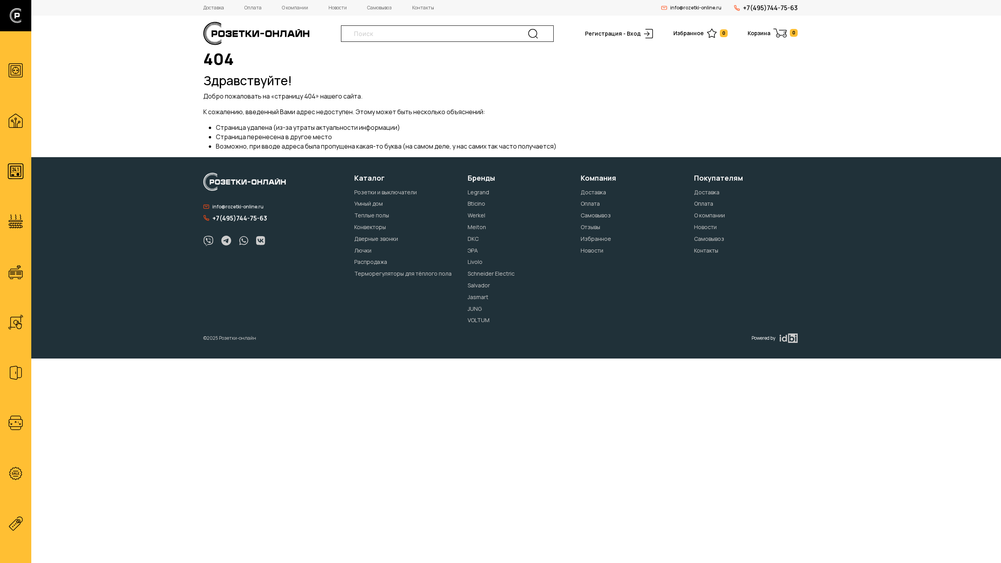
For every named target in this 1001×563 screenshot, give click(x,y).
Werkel (476, 215)
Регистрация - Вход (613, 33)
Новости (337, 7)
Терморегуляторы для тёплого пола (403, 273)
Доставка (213, 7)
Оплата (253, 7)
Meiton (477, 227)
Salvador (479, 285)
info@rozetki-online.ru (695, 7)
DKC (473, 238)
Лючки (362, 250)
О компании (295, 7)
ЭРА (473, 250)
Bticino (476, 203)
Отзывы (590, 227)
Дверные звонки (376, 238)
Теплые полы (371, 215)
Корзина (771, 33)
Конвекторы (370, 227)
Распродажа (370, 261)
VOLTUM (479, 320)
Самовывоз (379, 7)
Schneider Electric (491, 273)
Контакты (423, 7)
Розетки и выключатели (385, 192)
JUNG (475, 308)
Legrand (478, 192)
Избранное (699, 33)
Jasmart (478, 297)
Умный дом (368, 203)
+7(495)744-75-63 (770, 8)
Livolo (475, 261)
